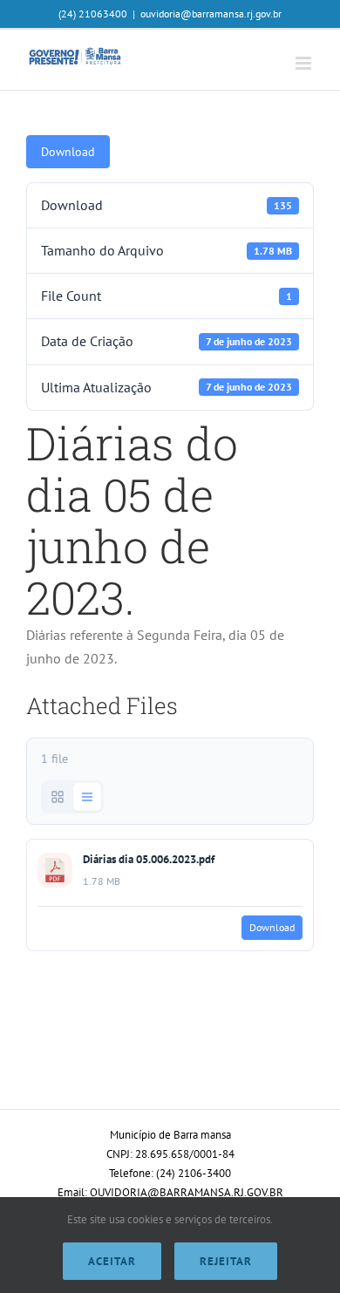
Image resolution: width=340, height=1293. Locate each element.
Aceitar (112, 1261)
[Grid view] (57, 797)
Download (68, 152)
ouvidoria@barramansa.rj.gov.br (211, 13)
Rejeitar (226, 1261)
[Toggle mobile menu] (305, 63)
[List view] (87, 797)
